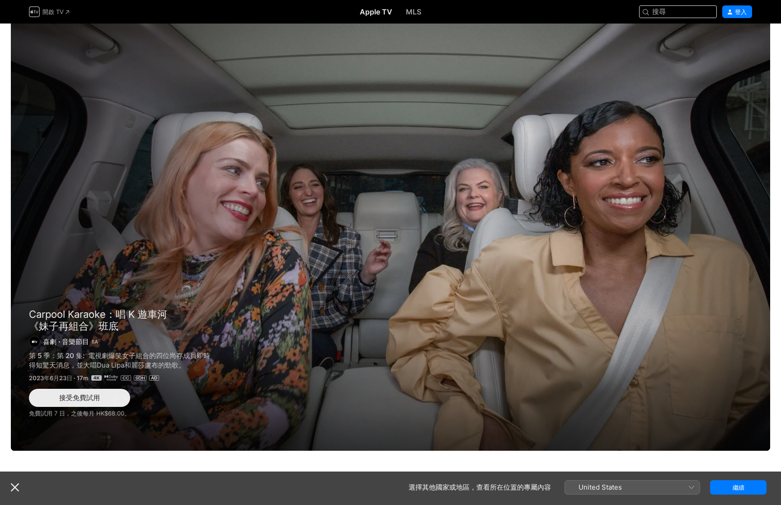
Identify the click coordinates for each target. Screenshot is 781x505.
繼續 (738, 487)
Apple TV (376, 11)
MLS (413, 11)
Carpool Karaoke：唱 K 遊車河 (98, 314)
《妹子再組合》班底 (390, 237)
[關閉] (15, 487)
